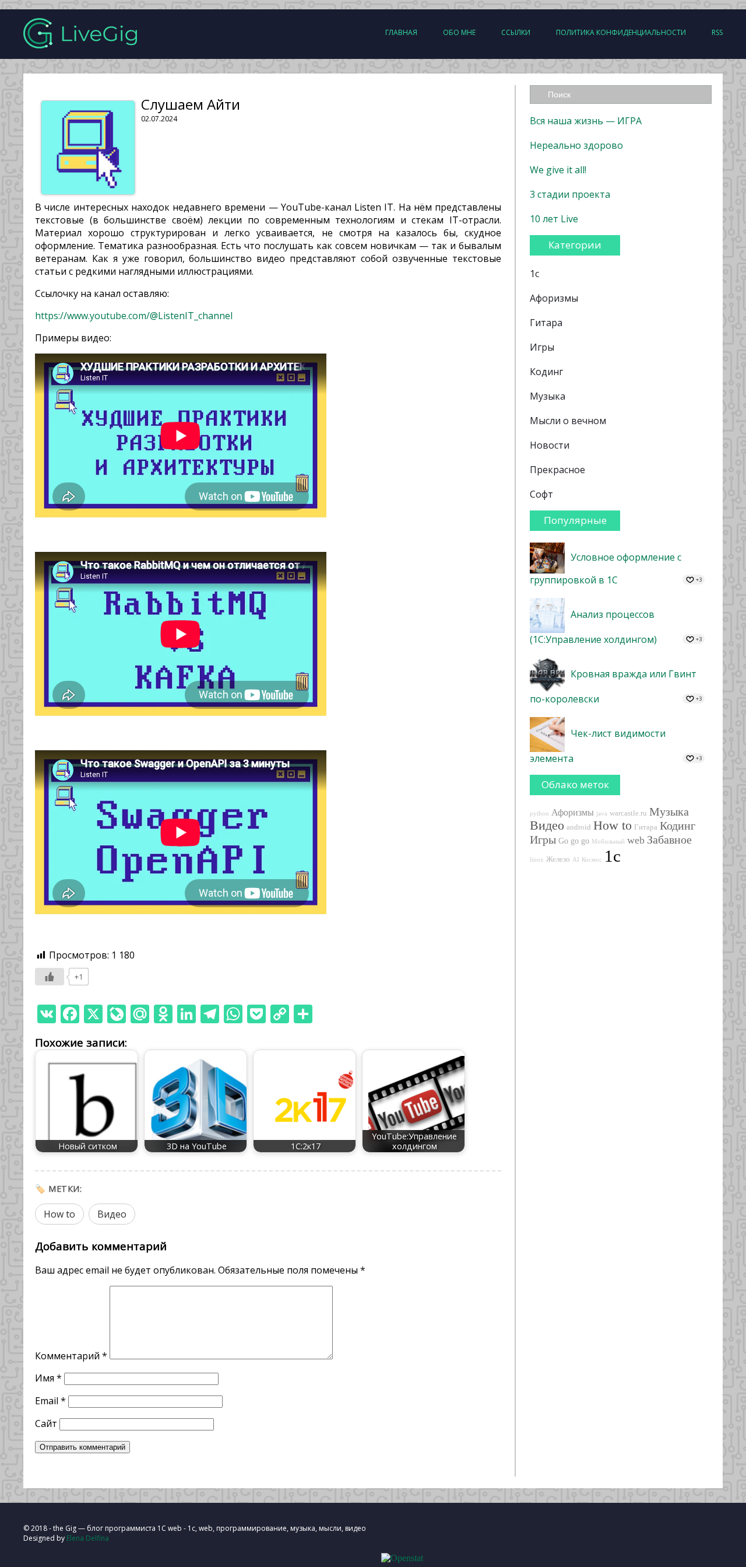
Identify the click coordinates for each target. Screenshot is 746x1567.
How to (59, 1214)
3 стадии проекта (570, 194)
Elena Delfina (87, 1538)
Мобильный (608, 841)
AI (575, 859)
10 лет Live (554, 218)
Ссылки (515, 32)
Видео (111, 1214)
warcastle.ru (628, 813)
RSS (717, 32)
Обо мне (459, 32)
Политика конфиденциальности (621, 32)
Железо (558, 859)
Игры (542, 347)
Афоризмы (554, 298)
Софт (541, 494)
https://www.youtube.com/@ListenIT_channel (134, 315)
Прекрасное (557, 469)
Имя (48, 1378)
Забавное (669, 839)
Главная (401, 32)
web (636, 840)
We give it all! (558, 169)
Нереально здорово (576, 145)
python (539, 813)
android (578, 827)
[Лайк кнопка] (49, 976)
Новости (549, 445)
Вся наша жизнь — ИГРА (586, 120)
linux (537, 859)
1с (534, 273)
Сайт (46, 1423)
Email (50, 1400)
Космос (592, 859)
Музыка (547, 396)
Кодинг (546, 371)
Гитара (546, 322)
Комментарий (71, 1355)
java (601, 813)
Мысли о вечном (568, 420)
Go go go (573, 840)
